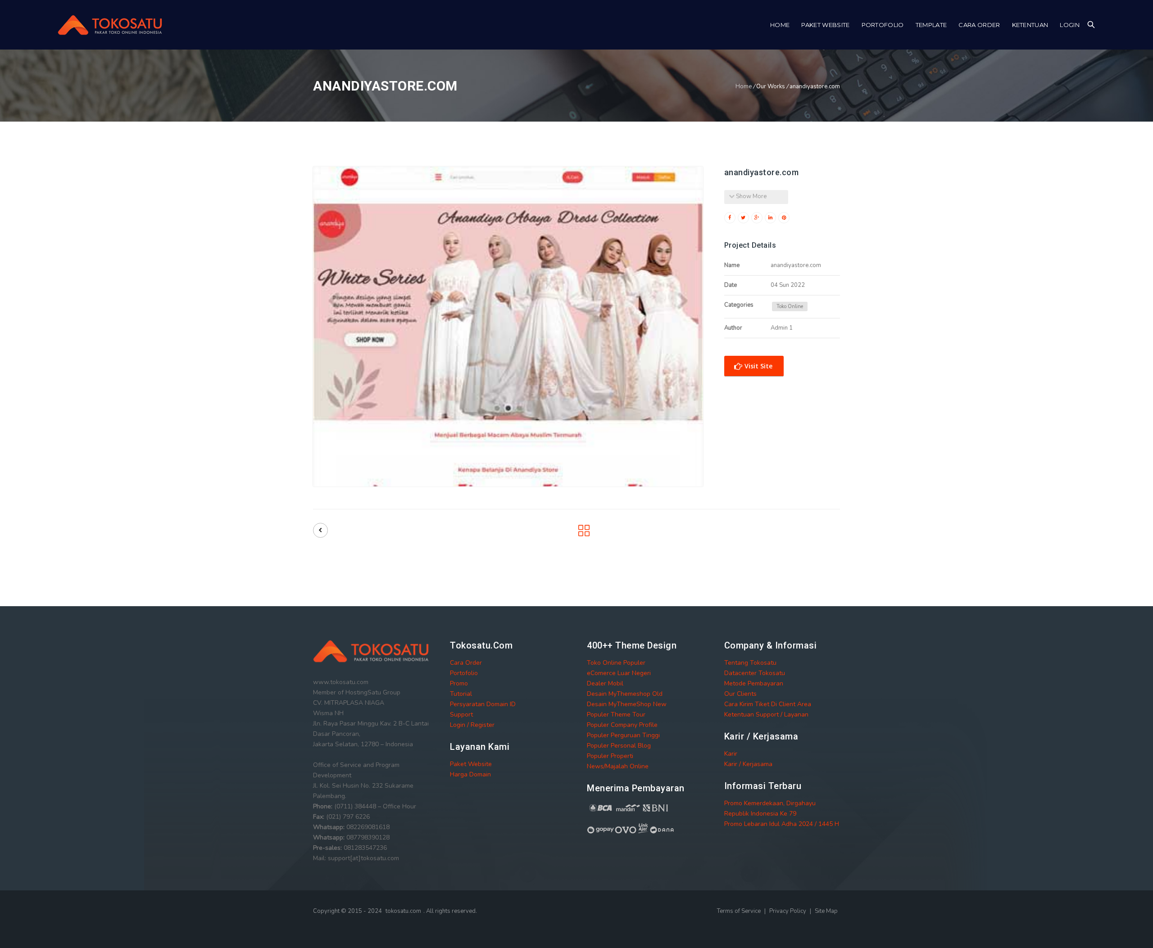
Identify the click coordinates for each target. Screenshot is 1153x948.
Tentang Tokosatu (750, 662)
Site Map (826, 911)
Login (1070, 24)
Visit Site (757, 366)
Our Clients (740, 693)
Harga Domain (470, 774)
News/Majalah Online (618, 766)
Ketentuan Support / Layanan (766, 714)
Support (461, 714)
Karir (730, 753)
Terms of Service (739, 911)
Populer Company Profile (622, 725)
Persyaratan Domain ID (483, 704)
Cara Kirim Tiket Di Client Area (767, 704)
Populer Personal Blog (619, 745)
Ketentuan (1030, 24)
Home (780, 24)
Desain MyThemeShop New (627, 704)
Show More (751, 196)
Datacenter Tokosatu (754, 673)
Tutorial (461, 693)
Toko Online (789, 306)
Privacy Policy (788, 911)
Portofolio (883, 24)
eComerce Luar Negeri (619, 673)
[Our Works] (584, 533)
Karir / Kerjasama (748, 764)
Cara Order (979, 24)
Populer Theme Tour (616, 714)
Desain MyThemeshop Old (625, 693)
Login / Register (472, 725)
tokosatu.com (403, 911)
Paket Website (825, 24)
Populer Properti (610, 756)
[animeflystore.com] (320, 530)
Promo (459, 683)
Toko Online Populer (616, 662)
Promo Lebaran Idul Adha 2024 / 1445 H (781, 824)
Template (931, 24)
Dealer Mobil (605, 683)
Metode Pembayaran (753, 683)
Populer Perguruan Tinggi (623, 735)
